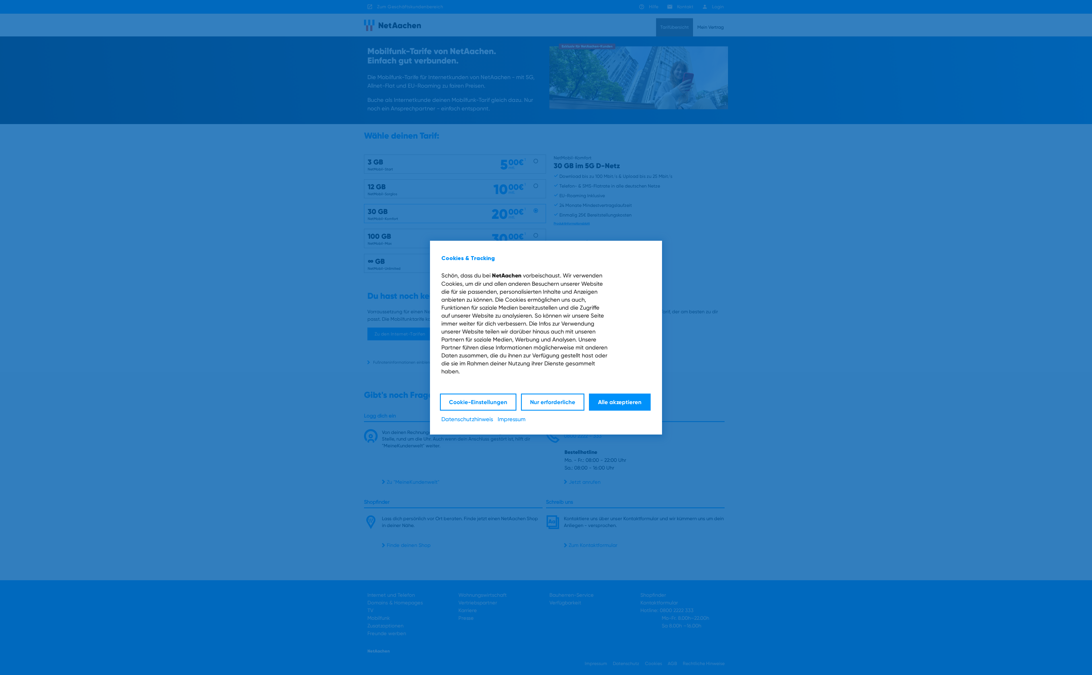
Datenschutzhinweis (467, 419)
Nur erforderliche (552, 402)
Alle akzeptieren (620, 402)
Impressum (512, 419)
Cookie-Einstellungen (478, 402)
